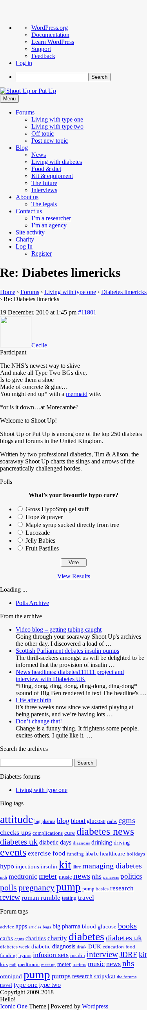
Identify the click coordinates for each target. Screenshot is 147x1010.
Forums (25, 112)
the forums (126, 977)
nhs (97, 876)
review (10, 897)
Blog (22, 147)
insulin (49, 866)
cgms (126, 820)
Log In (24, 246)
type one (26, 984)
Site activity (30, 232)
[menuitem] (81, 77)
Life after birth (33, 700)
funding (75, 854)
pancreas (111, 877)
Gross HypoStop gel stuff (57, 509)
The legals (44, 204)
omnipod (11, 976)
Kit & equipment (52, 176)
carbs (112, 821)
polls (8, 887)
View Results (73, 576)
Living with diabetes (56, 161)
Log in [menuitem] (24, 63)
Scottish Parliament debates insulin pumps (67, 650)
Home (7, 292)
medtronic (23, 876)
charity (57, 938)
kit (65, 864)
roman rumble (41, 897)
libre (77, 867)
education (113, 947)
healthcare (112, 853)
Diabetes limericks (124, 292)
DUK (94, 946)
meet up (48, 965)
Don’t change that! (39, 721)
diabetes (86, 936)
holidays (136, 854)
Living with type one (57, 119)
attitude (16, 819)
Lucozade (37, 532)
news (81, 876)
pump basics (95, 889)
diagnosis (81, 843)
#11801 (87, 312)
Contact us (29, 211)
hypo (7, 866)
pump (68, 887)
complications (48, 833)
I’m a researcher (51, 218)
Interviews (44, 190)
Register (41, 253)
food (59, 853)
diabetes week (15, 947)
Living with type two (57, 126)
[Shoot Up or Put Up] (28, 90)
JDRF (128, 954)
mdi (3, 877)
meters (79, 964)
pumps (61, 976)
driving (122, 843)
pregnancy (36, 887)
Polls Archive (32, 602)
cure (69, 833)
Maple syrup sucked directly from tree (72, 524)
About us (27, 197)
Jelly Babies (40, 540)
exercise (39, 853)
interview (102, 954)
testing (69, 898)
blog (63, 821)
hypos (24, 955)
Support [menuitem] (41, 48)
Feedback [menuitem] (43, 56)
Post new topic (49, 140)
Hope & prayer (44, 517)
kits (4, 964)
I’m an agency (49, 225)
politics (131, 876)
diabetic (41, 946)
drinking (101, 842)
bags (47, 927)
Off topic (42, 133)
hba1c (91, 854)
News (38, 154)
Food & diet (46, 168)
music (65, 877)
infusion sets (51, 955)
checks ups (15, 832)
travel (86, 897)
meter (48, 876)
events (13, 852)
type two (50, 984)
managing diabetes (112, 866)
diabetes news (105, 831)
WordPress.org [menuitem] (49, 27)
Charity (25, 239)
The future (44, 183)
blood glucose (88, 821)
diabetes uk (19, 841)
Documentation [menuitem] (50, 34)
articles (35, 927)
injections (27, 866)
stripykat (104, 976)
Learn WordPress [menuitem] (52, 41)
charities (35, 938)
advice (7, 927)
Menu (9, 99)
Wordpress (95, 1006)
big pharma (44, 821)
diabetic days (55, 842)
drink (82, 947)
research (122, 888)
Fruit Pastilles (42, 548)
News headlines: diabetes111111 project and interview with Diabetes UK (70, 675)
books (127, 925)
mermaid (76, 394)
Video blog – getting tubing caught (59, 629)
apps (21, 926)
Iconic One (13, 1006)
